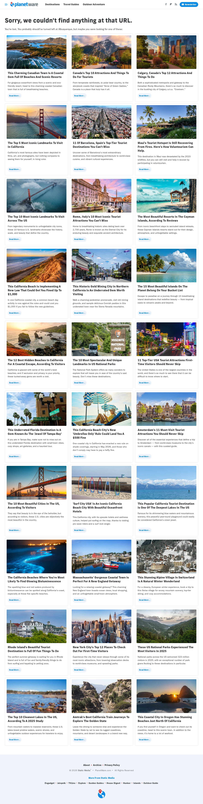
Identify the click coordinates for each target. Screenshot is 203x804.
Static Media (84, 770)
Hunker (126, 783)
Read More (14, 96)
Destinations (52, 4)
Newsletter (190, 4)
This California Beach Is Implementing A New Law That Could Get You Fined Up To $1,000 (35, 290)
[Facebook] (166, 5)
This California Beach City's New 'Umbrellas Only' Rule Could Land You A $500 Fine (98, 433)
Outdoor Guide (150, 783)
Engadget (49, 783)
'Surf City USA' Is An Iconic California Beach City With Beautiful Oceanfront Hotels (97, 507)
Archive (97, 765)
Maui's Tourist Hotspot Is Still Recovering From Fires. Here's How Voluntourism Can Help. (165, 146)
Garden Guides (96, 783)
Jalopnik (61, 783)
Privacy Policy (112, 765)
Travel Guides (71, 4)
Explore (82, 783)
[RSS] (176, 5)
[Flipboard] (171, 5)
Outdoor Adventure (94, 4)
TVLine (71, 783)
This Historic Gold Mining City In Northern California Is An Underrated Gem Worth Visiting (101, 290)
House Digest (113, 783)
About (86, 765)
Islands (137, 783)
